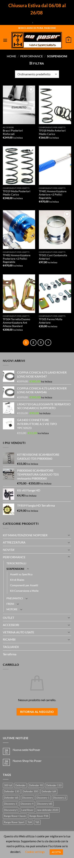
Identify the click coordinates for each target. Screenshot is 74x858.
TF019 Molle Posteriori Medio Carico (16, 193)
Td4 (30, 822)
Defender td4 (49, 791)
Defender (20, 785)
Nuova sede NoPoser (26, 749)
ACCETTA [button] (56, 852)
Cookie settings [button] (35, 851)
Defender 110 (54, 785)
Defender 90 (36, 785)
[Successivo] (48, 342)
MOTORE (11, 609)
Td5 (37, 822)
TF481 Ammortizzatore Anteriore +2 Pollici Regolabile (52, 194)
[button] (5, 40)
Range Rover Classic (15, 816)
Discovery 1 (43, 797)
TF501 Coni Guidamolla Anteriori (53, 257)
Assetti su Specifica (21, 574)
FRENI (10, 603)
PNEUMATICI (14, 598)
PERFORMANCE (31, 56)
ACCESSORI (11, 625)
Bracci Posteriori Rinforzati (13, 132)
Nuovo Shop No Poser (27, 760)
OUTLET (8, 617)
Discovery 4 (27, 803)
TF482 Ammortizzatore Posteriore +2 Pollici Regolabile (16, 258)
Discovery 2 (59, 797)
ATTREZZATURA (14, 542)
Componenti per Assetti (24, 585)
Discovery (27, 797)
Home (11, 56)
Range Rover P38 (38, 816)
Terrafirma (9, 654)
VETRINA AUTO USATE (18, 632)
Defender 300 (30, 791)
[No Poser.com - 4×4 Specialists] (36, 40)
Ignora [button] (37, 21)
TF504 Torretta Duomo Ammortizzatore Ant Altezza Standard (16, 322)
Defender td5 (11, 797)
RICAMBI (9, 639)
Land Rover (27, 809)
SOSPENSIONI (15, 568)
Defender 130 (11, 791)
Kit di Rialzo (17, 579)
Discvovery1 (11, 809)
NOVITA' (9, 549)
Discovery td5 (44, 803)
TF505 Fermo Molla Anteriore (50, 321)
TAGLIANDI (11, 647)
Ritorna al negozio (37, 711)
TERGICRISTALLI (16, 563)
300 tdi (8, 785)
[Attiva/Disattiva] (69, 535)
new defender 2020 (47, 809)
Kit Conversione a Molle (24, 590)
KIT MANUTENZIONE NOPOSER (25, 535)
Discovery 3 (10, 803)
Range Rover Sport (14, 822)
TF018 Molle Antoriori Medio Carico (52, 132)
